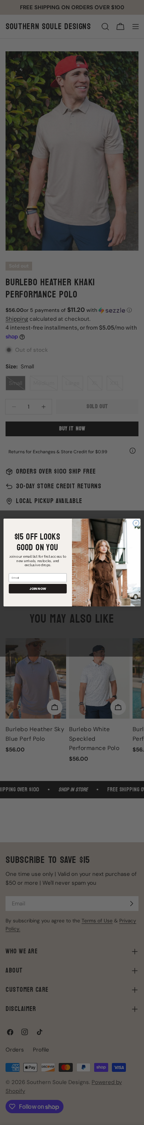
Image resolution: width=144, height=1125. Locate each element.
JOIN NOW (38, 588)
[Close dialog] (136, 523)
